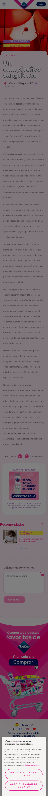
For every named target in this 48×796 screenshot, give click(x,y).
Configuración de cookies (24, 785)
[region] (24, 766)
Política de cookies (32, 765)
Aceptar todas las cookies (24, 774)
